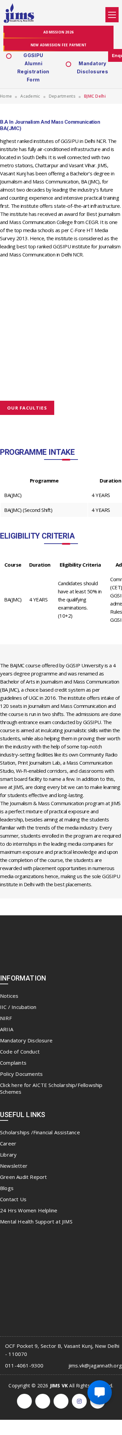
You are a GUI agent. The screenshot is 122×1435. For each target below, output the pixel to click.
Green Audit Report (23, 1176)
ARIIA (6, 1029)
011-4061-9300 (24, 1365)
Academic (30, 96)
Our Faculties (27, 408)
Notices (9, 995)
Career (8, 1143)
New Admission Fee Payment (58, 45)
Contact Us (13, 1199)
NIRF (6, 1018)
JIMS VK (59, 1385)
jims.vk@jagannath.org (95, 1365)
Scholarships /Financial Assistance (40, 1132)
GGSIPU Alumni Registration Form (33, 67)
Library (8, 1154)
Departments (62, 96)
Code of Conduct (20, 1051)
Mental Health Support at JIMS (36, 1221)
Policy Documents (21, 1073)
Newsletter (13, 1165)
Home (6, 96)
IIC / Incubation (18, 1007)
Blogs (7, 1188)
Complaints (13, 1062)
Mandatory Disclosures (92, 67)
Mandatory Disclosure (26, 1040)
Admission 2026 (58, 32)
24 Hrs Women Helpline (28, 1210)
